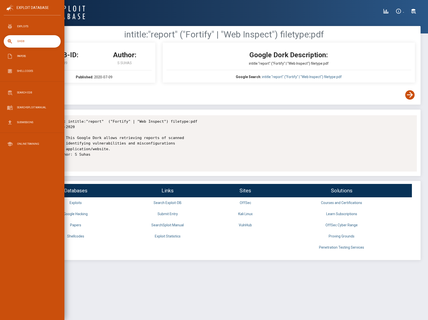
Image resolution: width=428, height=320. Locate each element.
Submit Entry (168, 214)
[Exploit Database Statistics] (386, 12)
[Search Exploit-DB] (414, 12)
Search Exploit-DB (168, 203)
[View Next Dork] (410, 95)
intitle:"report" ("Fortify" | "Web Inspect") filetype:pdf (302, 77)
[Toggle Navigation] (32, 12)
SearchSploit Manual (167, 225)
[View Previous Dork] (38, 95)
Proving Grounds (341, 236)
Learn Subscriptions (341, 214)
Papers (75, 225)
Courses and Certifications (341, 203)
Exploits (76, 203)
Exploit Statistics (168, 236)
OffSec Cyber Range (341, 225)
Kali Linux (245, 214)
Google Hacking (76, 214)
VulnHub (245, 225)
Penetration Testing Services (341, 247)
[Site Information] (400, 12)
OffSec (245, 203)
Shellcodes (75, 236)
